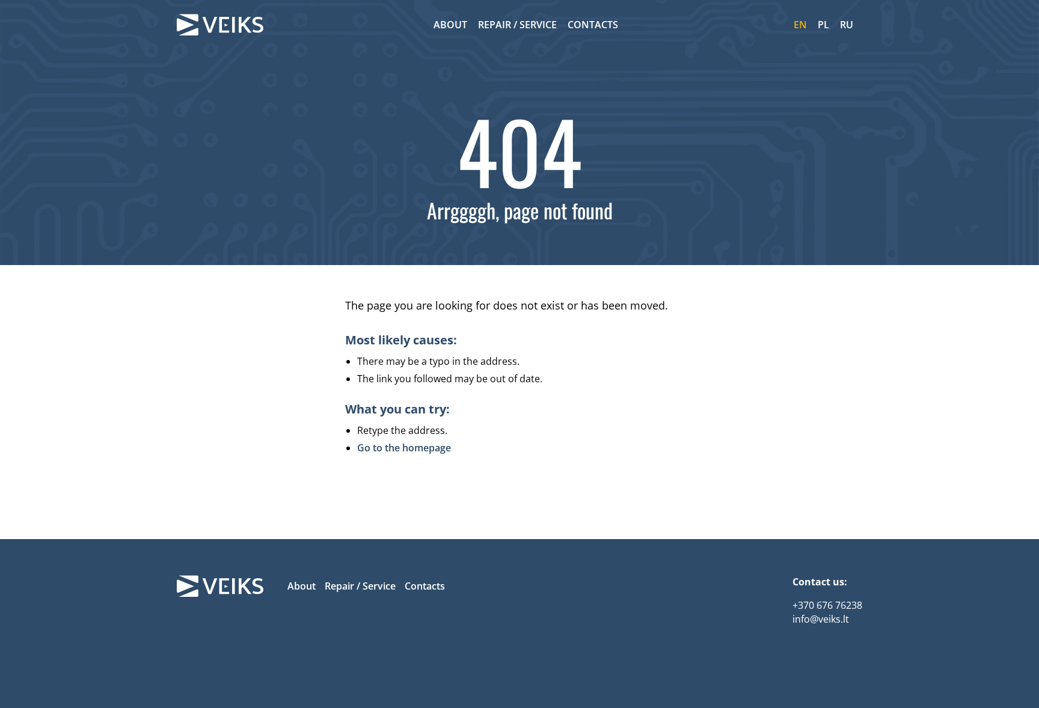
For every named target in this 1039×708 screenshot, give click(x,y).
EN (800, 24)
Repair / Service (517, 24)
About (450, 24)
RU (846, 24)
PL (823, 24)
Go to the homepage (404, 447)
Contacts (593, 24)
